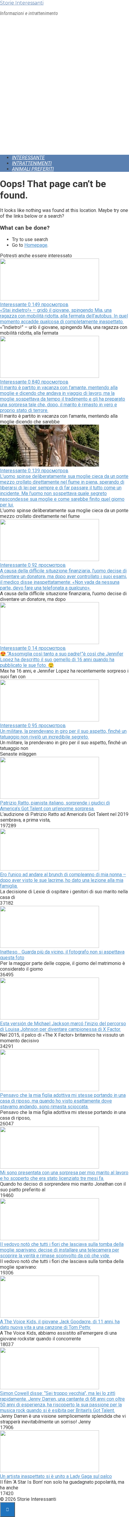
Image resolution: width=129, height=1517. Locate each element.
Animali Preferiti (33, 169)
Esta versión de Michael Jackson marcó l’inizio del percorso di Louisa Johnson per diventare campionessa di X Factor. (63, 1026)
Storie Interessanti (22, 3)
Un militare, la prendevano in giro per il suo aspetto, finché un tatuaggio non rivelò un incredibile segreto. (63, 734)
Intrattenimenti (32, 163)
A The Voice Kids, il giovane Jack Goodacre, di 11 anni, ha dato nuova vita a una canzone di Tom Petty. (60, 1324)
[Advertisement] (64, 85)
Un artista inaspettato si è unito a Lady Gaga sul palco (56, 1476)
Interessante (28, 157)
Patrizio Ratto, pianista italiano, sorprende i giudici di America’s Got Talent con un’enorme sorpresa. (55, 805)
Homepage (35, 245)
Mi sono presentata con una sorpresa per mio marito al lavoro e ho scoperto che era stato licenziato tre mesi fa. (64, 1175)
